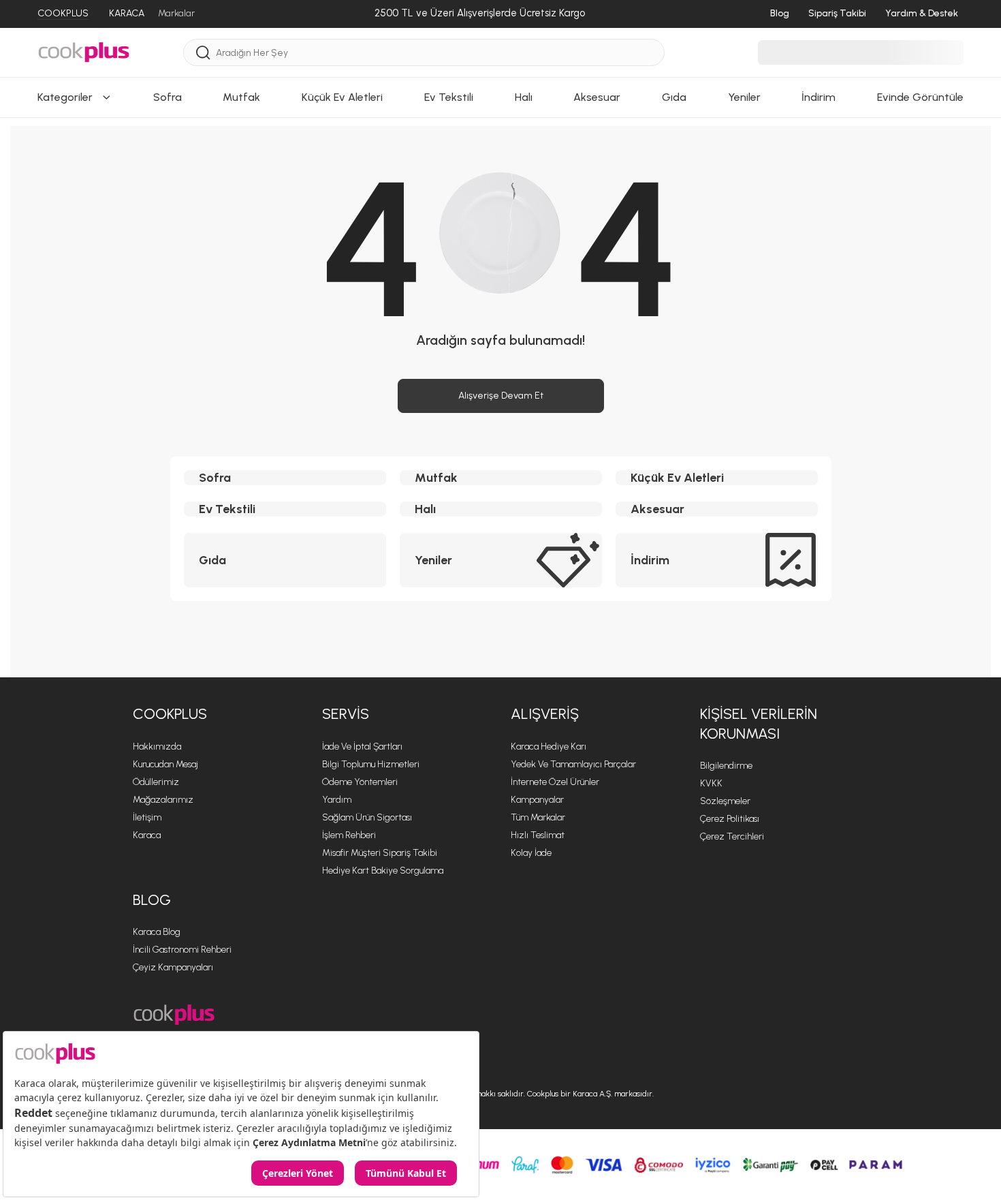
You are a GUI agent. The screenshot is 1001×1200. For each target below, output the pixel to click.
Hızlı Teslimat (538, 835)
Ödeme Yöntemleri (360, 782)
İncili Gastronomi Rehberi (182, 949)
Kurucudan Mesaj (165, 764)
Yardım (336, 799)
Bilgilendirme (726, 765)
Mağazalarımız (163, 799)
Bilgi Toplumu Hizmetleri (370, 764)
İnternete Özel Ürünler (555, 782)
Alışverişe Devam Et (500, 395)
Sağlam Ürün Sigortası (367, 817)
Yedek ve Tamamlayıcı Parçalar (573, 764)
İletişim (147, 817)
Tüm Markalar (538, 817)
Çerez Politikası (729, 819)
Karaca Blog (156, 932)
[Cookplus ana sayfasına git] (174, 1015)
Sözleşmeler (725, 801)
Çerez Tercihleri (732, 836)
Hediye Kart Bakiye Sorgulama (382, 870)
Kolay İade (531, 853)
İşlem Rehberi (349, 835)
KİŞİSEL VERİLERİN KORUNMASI (758, 724)
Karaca (147, 835)
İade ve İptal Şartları (362, 746)
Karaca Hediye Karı (548, 746)
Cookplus (170, 714)
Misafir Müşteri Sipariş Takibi (379, 853)
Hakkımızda (157, 746)
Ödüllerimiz (156, 782)
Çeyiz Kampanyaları (173, 967)
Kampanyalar (537, 799)
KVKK (711, 783)
